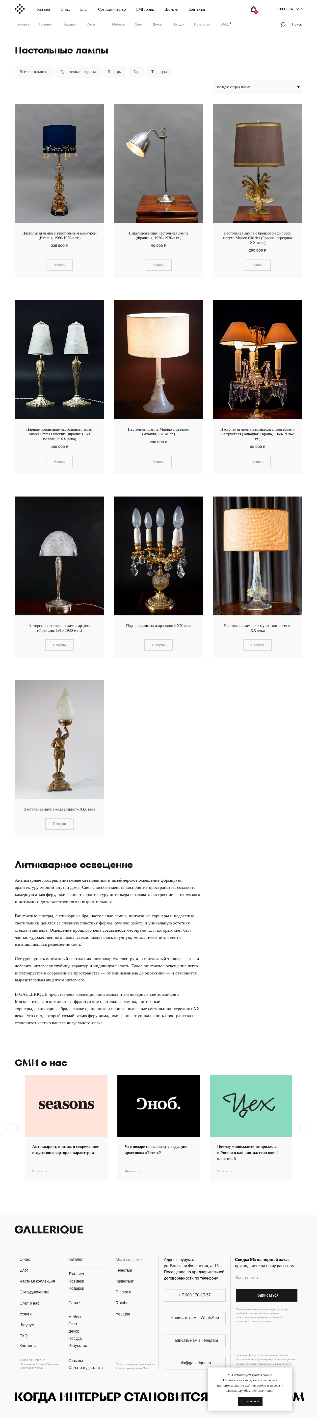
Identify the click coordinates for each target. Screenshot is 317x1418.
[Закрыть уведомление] (288, 1371)
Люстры (115, 72)
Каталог (44, 9)
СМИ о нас (145, 9)
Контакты (196, 9)
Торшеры (159, 72)
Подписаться (267, 1295)
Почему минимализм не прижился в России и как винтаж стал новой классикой (248, 1152)
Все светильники (34, 72)
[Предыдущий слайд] (12, 1128)
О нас (65, 9)
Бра (136, 72)
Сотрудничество (112, 9)
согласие (282, 1309)
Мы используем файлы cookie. (250, 1375)
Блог (84, 9)
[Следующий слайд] (304, 1128)
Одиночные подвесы (78, 72)
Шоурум (171, 9)
